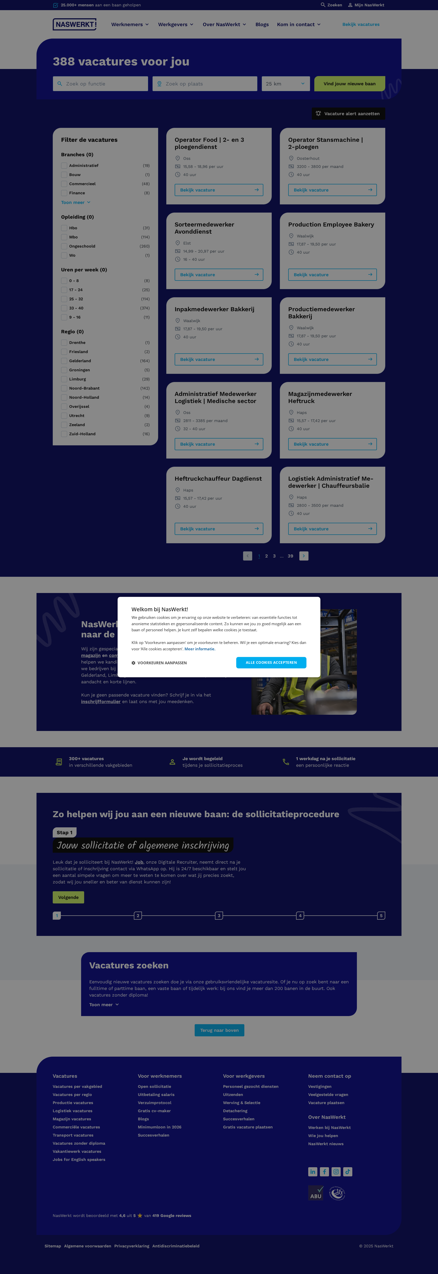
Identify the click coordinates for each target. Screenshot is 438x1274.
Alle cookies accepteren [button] (271, 662)
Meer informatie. (200, 648)
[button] (159, 663)
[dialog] (219, 637)
